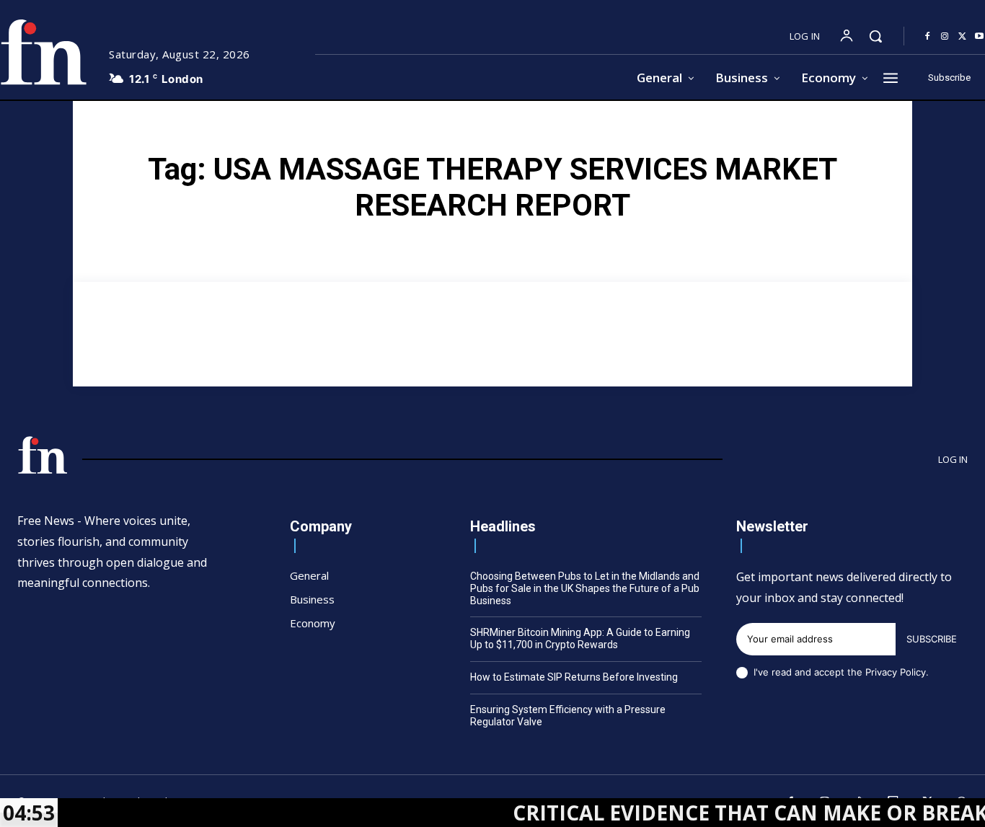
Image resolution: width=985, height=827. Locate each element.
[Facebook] (927, 36)
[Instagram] (944, 36)
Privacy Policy (895, 672)
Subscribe (931, 639)
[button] (875, 36)
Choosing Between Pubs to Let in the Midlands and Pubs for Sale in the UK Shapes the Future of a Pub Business (584, 588)
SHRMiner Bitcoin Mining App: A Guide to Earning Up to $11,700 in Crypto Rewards (580, 638)
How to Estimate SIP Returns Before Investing (574, 677)
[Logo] (42, 454)
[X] (962, 36)
